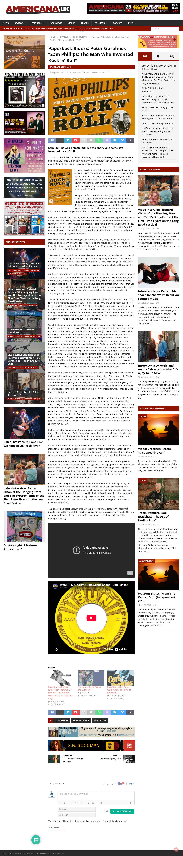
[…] (156, 249)
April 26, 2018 (146, 456)
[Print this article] (91, 140)
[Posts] (145, 56)
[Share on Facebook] (52, 140)
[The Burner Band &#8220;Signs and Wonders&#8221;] (91, 678)
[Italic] (65, 803)
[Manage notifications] (176, 849)
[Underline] (69, 803)
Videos (71, 23)
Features (37, 23)
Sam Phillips (100, 720)
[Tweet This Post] (60, 140)
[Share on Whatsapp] (99, 140)
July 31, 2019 (146, 605)
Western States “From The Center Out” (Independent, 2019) (157, 597)
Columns (100, 23)
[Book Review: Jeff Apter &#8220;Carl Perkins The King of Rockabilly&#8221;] (120, 678)
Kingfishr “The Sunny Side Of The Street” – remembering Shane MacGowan (157, 131)
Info (130, 23)
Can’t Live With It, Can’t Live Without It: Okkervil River (23, 265)
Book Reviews (92, 72)
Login (131, 783)
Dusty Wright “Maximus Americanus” (21, 331)
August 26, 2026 (16, 274)
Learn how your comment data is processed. (107, 821)
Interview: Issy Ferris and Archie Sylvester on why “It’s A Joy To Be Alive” (158, 369)
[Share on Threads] (130, 140)
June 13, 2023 (146, 524)
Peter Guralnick (81, 720)
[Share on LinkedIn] (68, 140)
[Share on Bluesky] (122, 140)
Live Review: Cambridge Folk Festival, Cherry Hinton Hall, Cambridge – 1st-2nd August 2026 (24, 359)
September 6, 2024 (60, 72)
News (6, 23)
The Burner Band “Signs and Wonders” (89, 688)
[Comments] (172, 56)
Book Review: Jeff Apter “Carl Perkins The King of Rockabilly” (119, 690)
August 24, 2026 (147, 302)
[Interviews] (158, 190)
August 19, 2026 (147, 377)
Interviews (56, 23)
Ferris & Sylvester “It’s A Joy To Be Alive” (23, 393)
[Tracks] (158, 494)
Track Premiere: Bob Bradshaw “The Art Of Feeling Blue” (153, 516)
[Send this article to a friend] (83, 140)
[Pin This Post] (76, 140)
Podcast (117, 23)
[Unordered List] (81, 803)
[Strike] (73, 803)
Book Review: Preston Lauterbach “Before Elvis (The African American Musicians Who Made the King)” (60, 693)
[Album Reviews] (158, 574)
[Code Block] (89, 803)
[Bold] (61, 803)
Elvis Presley (62, 720)
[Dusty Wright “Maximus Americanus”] (24, 326)
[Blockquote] (85, 803)
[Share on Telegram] (115, 140)
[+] (100, 803)
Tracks (85, 23)
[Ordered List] (77, 803)
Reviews (19, 23)
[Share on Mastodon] (107, 140)
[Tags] (158, 56)
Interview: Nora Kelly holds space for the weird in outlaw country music (158, 295)
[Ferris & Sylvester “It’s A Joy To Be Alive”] (24, 388)
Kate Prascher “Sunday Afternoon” (158, 123)
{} (96, 803)
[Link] (93, 803)
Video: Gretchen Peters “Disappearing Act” (154, 450)
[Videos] (158, 429)
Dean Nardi (76, 72)
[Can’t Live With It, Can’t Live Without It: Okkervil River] (24, 423)
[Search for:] (165, 28)
